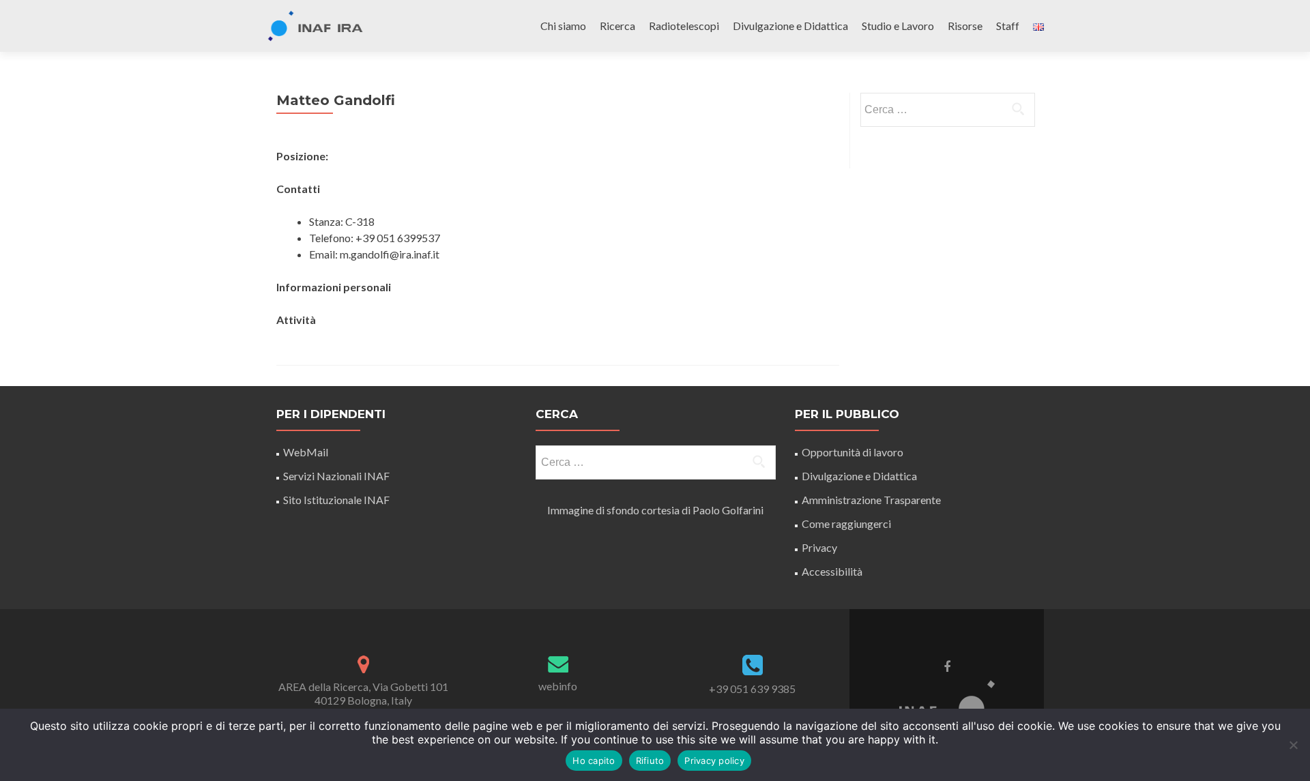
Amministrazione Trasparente (871, 499)
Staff (1007, 25)
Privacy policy (714, 760)
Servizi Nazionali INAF (336, 475)
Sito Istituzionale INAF (336, 499)
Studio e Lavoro (898, 25)
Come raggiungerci (846, 523)
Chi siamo (563, 25)
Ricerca (617, 25)
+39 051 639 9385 (752, 688)
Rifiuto (650, 760)
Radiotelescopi (684, 25)
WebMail (306, 451)
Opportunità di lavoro (852, 451)
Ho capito (593, 760)
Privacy (819, 547)
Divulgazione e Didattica (790, 25)
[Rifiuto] (1293, 745)
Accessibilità (832, 571)
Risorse (965, 25)
